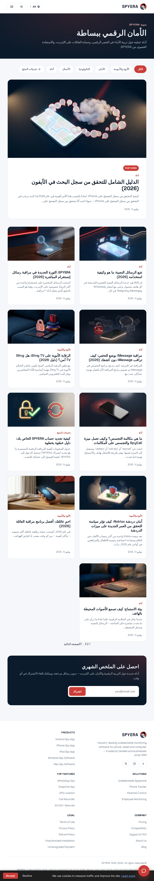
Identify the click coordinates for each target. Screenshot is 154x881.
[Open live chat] (143, 870)
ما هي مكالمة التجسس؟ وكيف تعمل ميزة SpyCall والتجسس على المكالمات (113, 440)
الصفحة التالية (72, 644)
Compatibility (138, 828)
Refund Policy (67, 834)
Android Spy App (65, 739)
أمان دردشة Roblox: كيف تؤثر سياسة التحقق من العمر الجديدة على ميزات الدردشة (115, 525)
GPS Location (67, 793)
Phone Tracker (138, 786)
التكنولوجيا (84, 69)
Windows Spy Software (61, 758)
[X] (125, 763)
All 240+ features (65, 805)
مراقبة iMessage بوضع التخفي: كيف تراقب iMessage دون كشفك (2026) (115, 357)
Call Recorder (67, 799)
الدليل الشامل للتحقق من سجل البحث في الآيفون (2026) (85, 185)
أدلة (52, 69)
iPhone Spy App (66, 745)
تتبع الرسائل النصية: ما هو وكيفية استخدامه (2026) (119, 274)
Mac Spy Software (64, 764)
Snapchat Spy (67, 786)
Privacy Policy (67, 828)
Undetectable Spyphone (132, 780)
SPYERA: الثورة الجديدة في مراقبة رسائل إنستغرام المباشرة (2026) (41, 274)
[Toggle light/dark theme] (21, 6)
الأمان (102, 69)
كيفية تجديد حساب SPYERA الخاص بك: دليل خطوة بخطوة (43, 440)
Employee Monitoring (134, 799)
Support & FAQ (137, 834)
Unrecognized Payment (61, 847)
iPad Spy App (67, 751)
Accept (10, 875)
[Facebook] (143, 763)
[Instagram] (134, 763)
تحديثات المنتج (29, 69)
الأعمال (66, 69)
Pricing (142, 822)
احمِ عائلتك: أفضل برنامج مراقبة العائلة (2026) (43, 523)
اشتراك (77, 691)
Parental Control (136, 793)
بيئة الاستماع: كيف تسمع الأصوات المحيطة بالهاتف (113, 611)
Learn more (128, 875)
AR (34, 6)
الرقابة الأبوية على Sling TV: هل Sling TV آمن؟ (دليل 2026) (43, 357)
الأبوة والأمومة (121, 69)
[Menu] (12, 6)
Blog (143, 847)
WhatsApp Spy (66, 780)
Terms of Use (67, 822)
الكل (140, 69)
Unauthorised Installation (60, 840)
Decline (27, 875)
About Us (141, 840)
